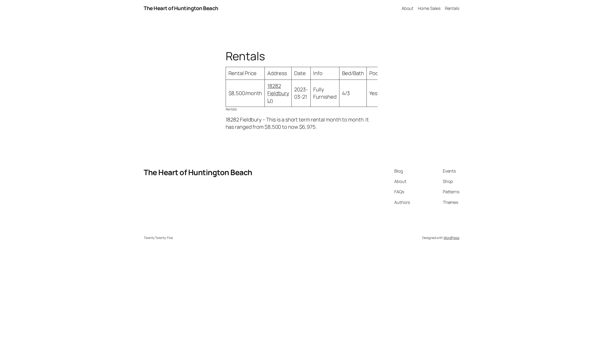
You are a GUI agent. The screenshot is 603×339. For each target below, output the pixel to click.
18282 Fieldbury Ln (278, 93)
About (408, 8)
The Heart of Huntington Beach (181, 8)
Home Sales (429, 8)
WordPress (451, 237)
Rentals (452, 8)
